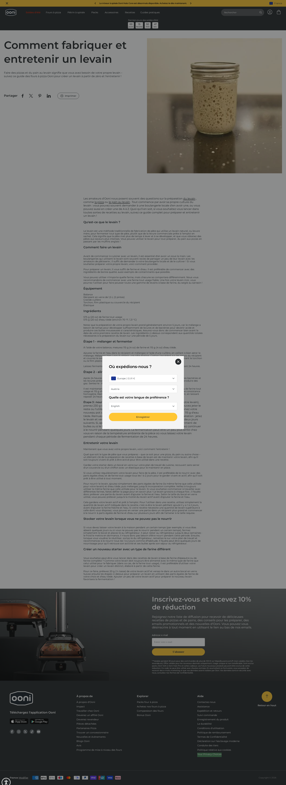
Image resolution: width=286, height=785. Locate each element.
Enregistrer (143, 416)
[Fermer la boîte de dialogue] (178, 362)
